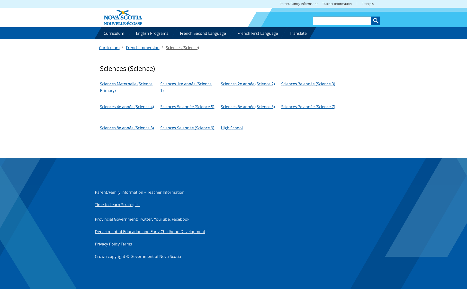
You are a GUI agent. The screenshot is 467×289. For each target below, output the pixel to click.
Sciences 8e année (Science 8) (127, 128)
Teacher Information (337, 3)
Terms (126, 244)
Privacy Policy (107, 244)
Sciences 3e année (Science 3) (308, 84)
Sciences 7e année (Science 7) (308, 106)
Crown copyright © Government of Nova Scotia (138, 256)
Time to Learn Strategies (117, 204)
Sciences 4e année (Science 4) (127, 106)
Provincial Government (116, 219)
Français (368, 3)
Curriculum (109, 47)
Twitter (145, 219)
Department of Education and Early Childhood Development (150, 231)
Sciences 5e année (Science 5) (187, 106)
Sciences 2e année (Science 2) (248, 84)
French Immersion (143, 47)
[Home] (123, 17)
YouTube (162, 219)
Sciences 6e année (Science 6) (248, 106)
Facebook (180, 219)
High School (232, 128)
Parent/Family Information (299, 3)
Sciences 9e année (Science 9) (187, 128)
